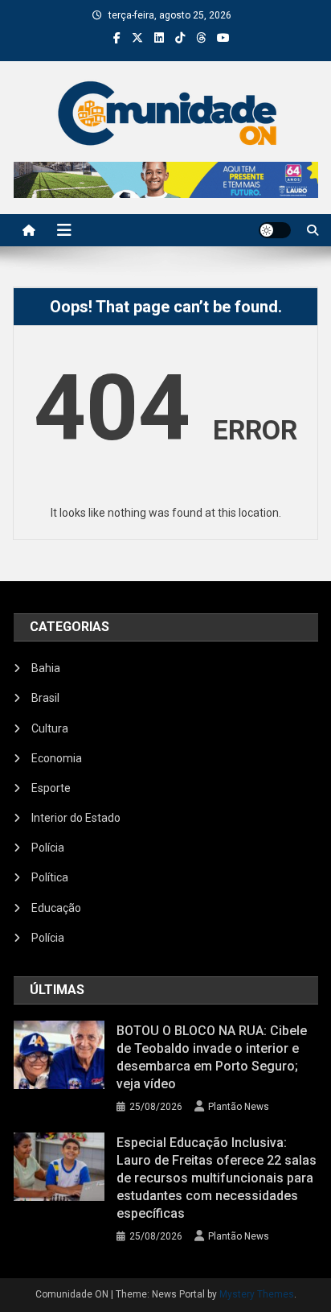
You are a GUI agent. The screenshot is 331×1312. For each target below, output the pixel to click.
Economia (56, 758)
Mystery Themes (256, 1294)
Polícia (47, 847)
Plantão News (238, 1106)
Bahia (45, 668)
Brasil (45, 697)
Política (49, 877)
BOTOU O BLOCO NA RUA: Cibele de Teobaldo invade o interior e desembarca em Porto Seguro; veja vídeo (211, 1057)
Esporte (51, 788)
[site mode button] (275, 230)
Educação (56, 907)
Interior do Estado (76, 817)
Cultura (49, 728)
